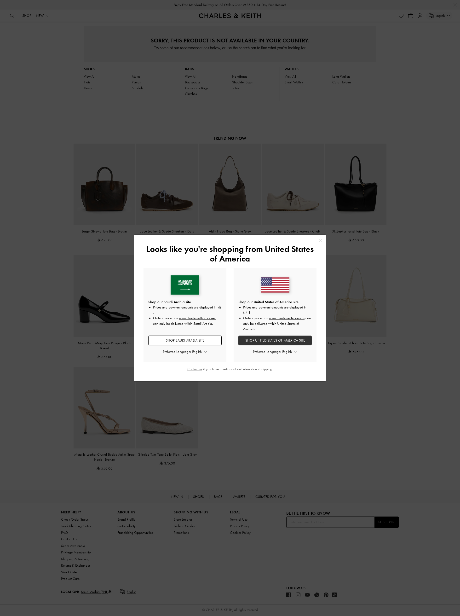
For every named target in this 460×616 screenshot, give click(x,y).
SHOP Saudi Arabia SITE (185, 340)
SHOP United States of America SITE (275, 340)
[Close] (320, 240)
